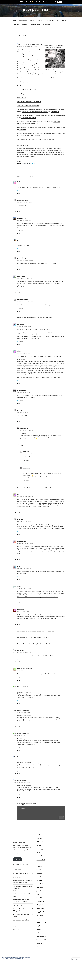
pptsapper (20, 410)
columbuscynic (21, 390)
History (32, 20)
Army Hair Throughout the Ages (22, 920)
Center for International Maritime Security (29, 102)
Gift (59, 2)
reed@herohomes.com (50, 618)
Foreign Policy (50, 20)
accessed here (22, 129)
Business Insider (21, 98)
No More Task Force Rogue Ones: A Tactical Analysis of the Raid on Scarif (22, 888)
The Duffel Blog (21, 90)
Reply (18, 193)
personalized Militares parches (48, 674)
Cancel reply (37, 804)
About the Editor (23, 20)
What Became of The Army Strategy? (23, 873)
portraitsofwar (21, 218)
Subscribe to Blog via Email (19, 842)
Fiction (64, 20)
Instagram (20, 68)
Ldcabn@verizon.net (22, 287)
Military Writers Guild (23, 70)
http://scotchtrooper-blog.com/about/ (26, 397)
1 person (22, 230)
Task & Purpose (21, 94)
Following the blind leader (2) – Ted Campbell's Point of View (37, 317)
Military (40, 20)
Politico (24, 112)
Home (14, 20)
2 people (22, 576)
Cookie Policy (21, 958)
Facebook (32, 66)
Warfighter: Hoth (17, 905)
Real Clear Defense (31, 112)
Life (58, 20)
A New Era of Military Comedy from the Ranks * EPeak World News (38, 644)
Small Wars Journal (42, 112)
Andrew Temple (21, 541)
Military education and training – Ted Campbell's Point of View (37, 488)
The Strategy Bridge (22, 82)
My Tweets (16, 929)
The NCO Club (46, 24)
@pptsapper (24, 64)
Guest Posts (16, 24)
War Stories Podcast (35, 24)
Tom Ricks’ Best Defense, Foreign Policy (28, 106)
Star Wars (24, 24)
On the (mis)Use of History (28, 118)
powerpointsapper (22, 200)
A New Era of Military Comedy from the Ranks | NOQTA (35, 637)
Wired (19, 86)
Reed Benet (20, 609)
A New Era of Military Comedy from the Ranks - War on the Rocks (38, 631)
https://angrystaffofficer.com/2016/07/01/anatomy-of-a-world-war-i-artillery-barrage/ (37, 597)
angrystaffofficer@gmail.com (48, 305)
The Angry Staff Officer (36, 9)
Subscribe (17, 859)
